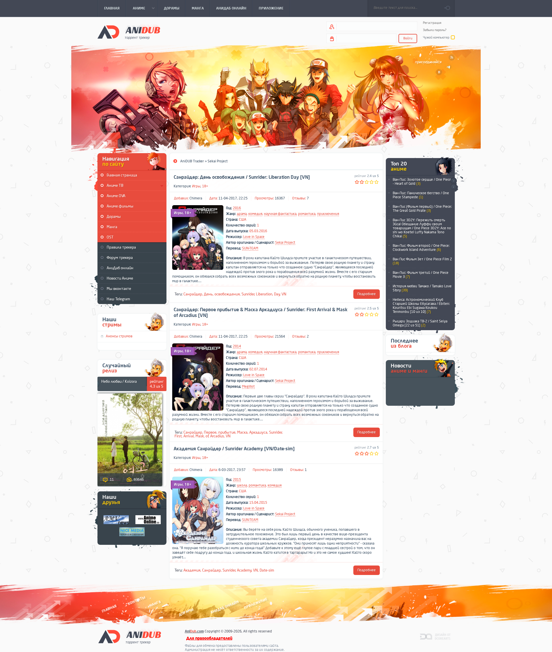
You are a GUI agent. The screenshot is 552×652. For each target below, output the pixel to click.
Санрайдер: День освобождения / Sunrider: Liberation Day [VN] (242, 177)
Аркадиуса (258, 432)
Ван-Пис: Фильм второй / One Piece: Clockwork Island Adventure (421, 248)
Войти (407, 38)
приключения (328, 214)
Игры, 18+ (182, 213)
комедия (255, 214)
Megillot (248, 386)
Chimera (195, 198)
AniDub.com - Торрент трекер (128, 31)
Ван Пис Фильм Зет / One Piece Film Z (422, 261)
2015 (237, 480)
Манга (112, 227)
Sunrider (247, 294)
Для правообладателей (209, 638)
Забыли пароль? (434, 30)
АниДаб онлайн (120, 268)
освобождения (227, 294)
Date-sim (267, 570)
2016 (237, 208)
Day (277, 294)
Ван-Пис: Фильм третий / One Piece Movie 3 (420, 275)
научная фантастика (280, 214)
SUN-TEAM (250, 248)
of (207, 436)
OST (110, 237)
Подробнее (366, 294)
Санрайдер (192, 294)
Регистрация (432, 22)
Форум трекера (120, 257)
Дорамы (114, 216)
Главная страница (122, 175)
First (178, 436)
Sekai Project (285, 243)
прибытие (226, 432)
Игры (196, 186)
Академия (191, 570)
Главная (109, 608)
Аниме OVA (116, 196)
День (208, 294)
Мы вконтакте (119, 288)
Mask (199, 436)
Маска (242, 432)
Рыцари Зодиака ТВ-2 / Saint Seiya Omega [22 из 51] (420, 323)
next (453, 181)
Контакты (136, 600)
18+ (205, 186)
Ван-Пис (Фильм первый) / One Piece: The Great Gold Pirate (422, 209)
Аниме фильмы (120, 206)
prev (453, 187)
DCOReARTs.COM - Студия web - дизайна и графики (435, 636)
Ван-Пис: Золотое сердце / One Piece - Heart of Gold (422, 182)
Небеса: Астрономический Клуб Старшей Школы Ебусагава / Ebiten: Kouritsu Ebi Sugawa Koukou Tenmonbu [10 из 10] (421, 306)
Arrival (188, 436)
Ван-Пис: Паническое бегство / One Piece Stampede (421, 195)
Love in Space (253, 237)
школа (242, 485)
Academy (244, 570)
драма (242, 214)
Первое (210, 432)
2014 (237, 346)
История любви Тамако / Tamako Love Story (422, 288)
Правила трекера (121, 247)
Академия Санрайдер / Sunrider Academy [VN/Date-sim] (234, 448)
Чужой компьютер (436, 37)
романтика (306, 214)
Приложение (255, 603)
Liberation (264, 294)
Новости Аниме (120, 278)
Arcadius (217, 436)
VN (283, 294)
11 (112, 480)
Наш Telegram (118, 299)
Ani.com (194, 631)
